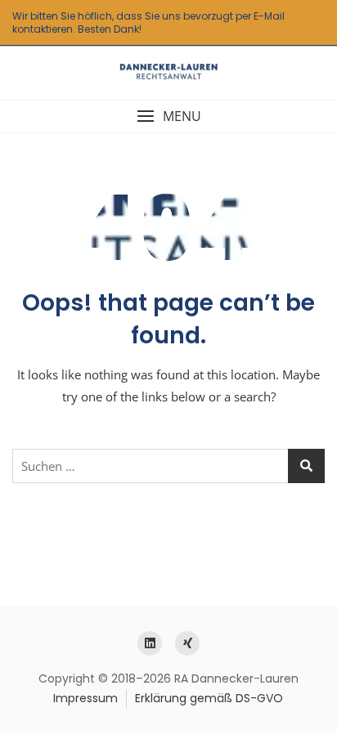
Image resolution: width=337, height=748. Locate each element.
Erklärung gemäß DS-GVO (209, 698)
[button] (168, 116)
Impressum (85, 698)
